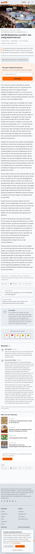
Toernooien (4, 521)
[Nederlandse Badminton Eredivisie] (24, 2)
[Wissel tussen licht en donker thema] (32, 2)
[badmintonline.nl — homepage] (4, 2)
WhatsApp (14, 283)
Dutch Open (21, 516)
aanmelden (17, 79)
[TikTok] (4, 501)
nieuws (11, 30)
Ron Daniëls (14, 41)
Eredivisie (21, 511)
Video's (3, 524)
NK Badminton (22, 514)
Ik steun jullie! (6, 459)
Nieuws (3, 511)
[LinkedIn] (13, 501)
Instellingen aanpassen (17, 550)
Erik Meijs (15, 133)
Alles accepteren (20, 546)
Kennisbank (4, 514)
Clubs (2, 519)
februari (19, 30)
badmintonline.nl (5, 30)
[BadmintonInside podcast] (28, 2)
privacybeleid (16, 543)
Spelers (3, 516)
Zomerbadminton (23, 519)
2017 (15, 30)
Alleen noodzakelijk (8, 546)
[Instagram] (7, 501)
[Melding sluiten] (32, 66)
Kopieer (5, 283)
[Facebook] (1, 501)
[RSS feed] (15, 501)
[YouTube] (10, 501)
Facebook (29, 283)
